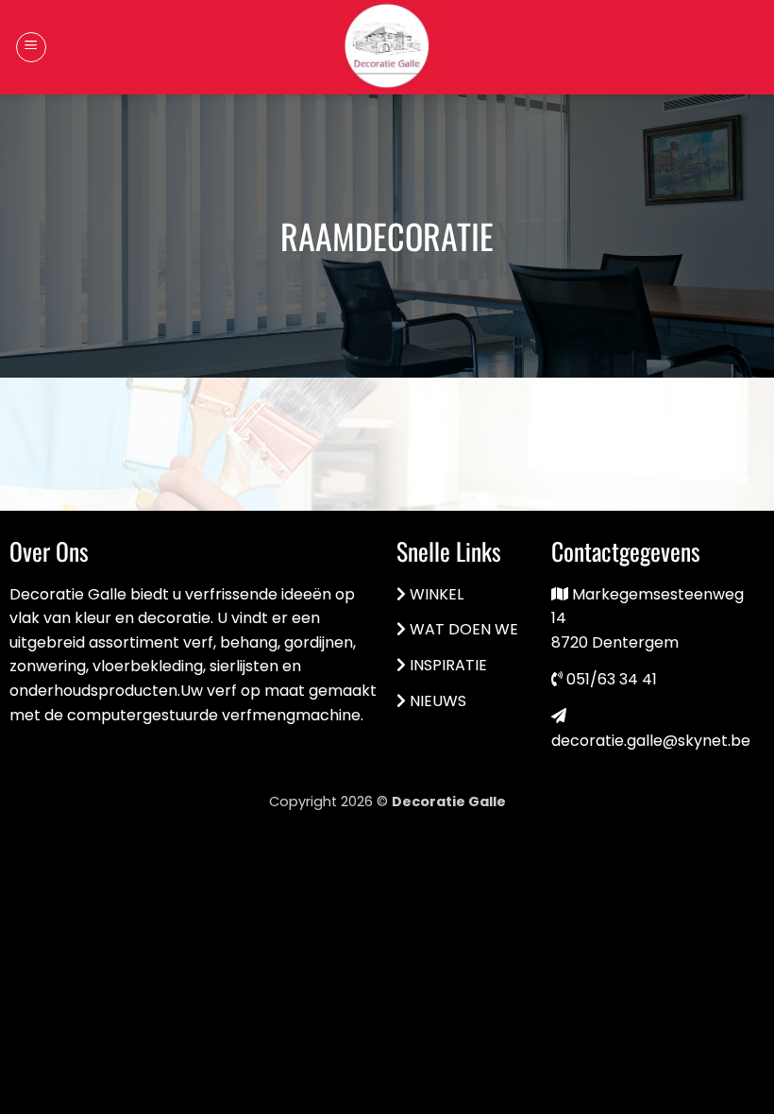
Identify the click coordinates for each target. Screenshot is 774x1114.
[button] (31, 47)
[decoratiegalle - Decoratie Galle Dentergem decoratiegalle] (387, 47)
